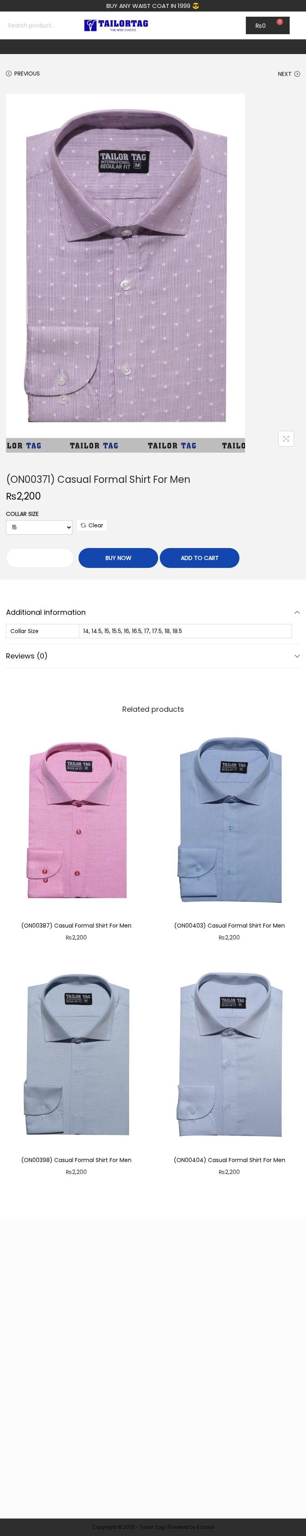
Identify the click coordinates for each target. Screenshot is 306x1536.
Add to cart (200, 558)
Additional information (46, 612)
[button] (153, 46)
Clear (95, 525)
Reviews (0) (27, 656)
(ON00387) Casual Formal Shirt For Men (76, 926)
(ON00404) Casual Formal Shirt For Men (229, 1160)
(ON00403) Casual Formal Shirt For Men (229, 926)
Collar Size (22, 514)
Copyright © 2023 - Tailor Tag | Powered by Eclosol (153, 1527)
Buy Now (118, 558)
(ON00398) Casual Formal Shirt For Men (76, 1160)
